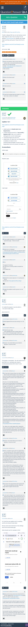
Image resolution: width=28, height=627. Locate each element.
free (6, 52)
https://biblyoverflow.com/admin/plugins (11, 423)
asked (3, 32)
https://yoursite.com (17, 595)
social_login (14, 52)
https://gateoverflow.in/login (15, 280)
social (10, 52)
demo (6, 3)
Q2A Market (9, 625)
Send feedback (4, 623)
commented (5, 59)
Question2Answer (8, 625)
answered (3, 117)
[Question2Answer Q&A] (14, 11)
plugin (4, 52)
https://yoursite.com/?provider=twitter (11, 598)
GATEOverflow (9, 38)
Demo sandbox (11, 623)
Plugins (11, 32)
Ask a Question (11, 17)
